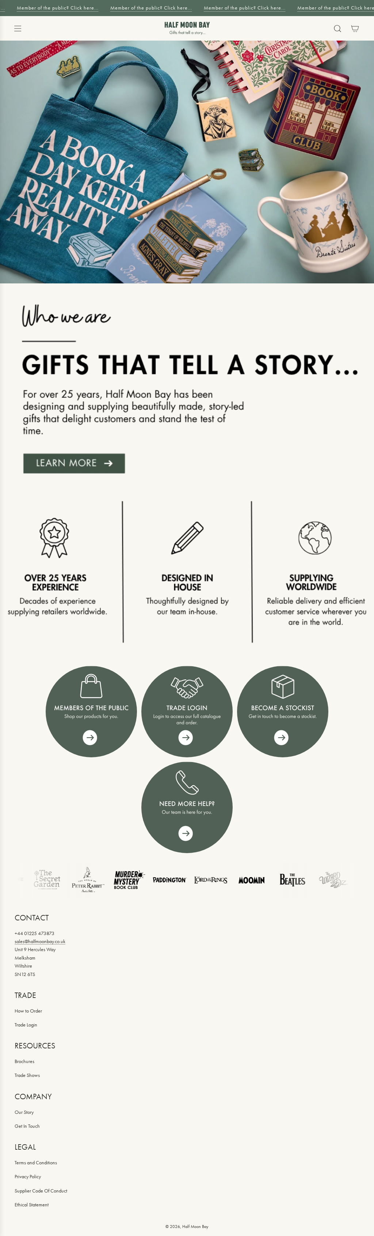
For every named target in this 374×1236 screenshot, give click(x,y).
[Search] (337, 28)
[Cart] (355, 28)
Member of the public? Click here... (55, 8)
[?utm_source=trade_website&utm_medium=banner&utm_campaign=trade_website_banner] (91, 711)
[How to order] (282, 711)
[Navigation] (17, 28)
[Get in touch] (187, 807)
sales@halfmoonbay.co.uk (40, 941)
